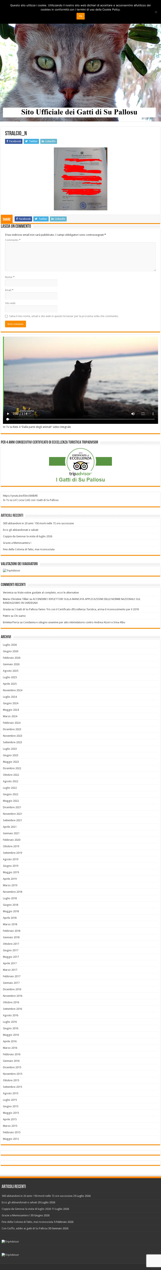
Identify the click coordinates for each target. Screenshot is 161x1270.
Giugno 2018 (10, 904)
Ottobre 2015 (11, 1080)
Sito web (10, 303)
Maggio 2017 (11, 956)
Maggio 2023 (11, 761)
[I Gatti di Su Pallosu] (80, 61)
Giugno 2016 (10, 1028)
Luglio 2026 (10, 644)
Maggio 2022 (11, 800)
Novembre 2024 (12, 690)
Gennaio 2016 (11, 1060)
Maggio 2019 (11, 872)
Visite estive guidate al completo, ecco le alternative (48, 592)
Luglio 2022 (10, 787)
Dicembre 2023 (12, 729)
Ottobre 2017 (11, 943)
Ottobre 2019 (11, 846)
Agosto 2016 (10, 1015)
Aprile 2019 (10, 878)
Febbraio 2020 (11, 839)
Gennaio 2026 (11, 664)
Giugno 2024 (10, 703)
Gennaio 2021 (11, 833)
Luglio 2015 (10, 1099)
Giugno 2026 (10, 651)
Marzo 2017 (10, 969)
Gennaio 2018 (11, 937)
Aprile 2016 (10, 1041)
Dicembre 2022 (12, 768)
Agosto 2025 (10, 670)
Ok (80, 16)
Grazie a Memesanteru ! (17, 542)
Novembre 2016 (12, 995)
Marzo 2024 (10, 716)
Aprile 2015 (10, 1119)
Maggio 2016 (11, 1034)
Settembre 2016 (12, 1008)
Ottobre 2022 (11, 774)
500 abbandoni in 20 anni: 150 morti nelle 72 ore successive (38, 523)
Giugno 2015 (10, 1106)
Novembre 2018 (12, 891)
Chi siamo (20, 615)
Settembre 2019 (12, 852)
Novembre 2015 (12, 1073)
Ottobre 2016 (11, 1002)
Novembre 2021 (12, 813)
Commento (13, 240)
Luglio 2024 (10, 696)
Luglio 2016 (10, 1021)
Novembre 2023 (12, 735)
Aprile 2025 (10, 683)
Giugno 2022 (10, 794)
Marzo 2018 (10, 924)
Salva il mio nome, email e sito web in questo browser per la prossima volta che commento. (64, 316)
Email (9, 290)
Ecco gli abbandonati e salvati (20, 529)
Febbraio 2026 (11, 657)
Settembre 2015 (12, 1086)
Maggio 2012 (11, 1138)
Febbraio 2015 (11, 1132)
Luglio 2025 (10, 677)
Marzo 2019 (10, 885)
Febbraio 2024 (11, 722)
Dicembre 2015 (12, 1067)
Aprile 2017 (10, 963)
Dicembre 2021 (12, 807)
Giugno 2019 (10, 865)
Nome (9, 277)
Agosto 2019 (10, 859)
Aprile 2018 (10, 917)
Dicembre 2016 (12, 989)
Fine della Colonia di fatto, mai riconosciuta (29, 549)
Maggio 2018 (11, 911)
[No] (156, 12)
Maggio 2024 (11, 709)
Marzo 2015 (10, 1125)
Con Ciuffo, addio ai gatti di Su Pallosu (25, 1228)
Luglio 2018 (10, 898)
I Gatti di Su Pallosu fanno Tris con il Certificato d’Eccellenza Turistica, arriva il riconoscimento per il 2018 (77, 609)
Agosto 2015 (10, 1093)
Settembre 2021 (12, 820)
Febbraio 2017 (11, 976)
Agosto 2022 (10, 781)
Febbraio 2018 (11, 930)
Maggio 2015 (11, 1112)
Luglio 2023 (10, 748)
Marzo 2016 (10, 1047)
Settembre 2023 (12, 742)
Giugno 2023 (10, 755)
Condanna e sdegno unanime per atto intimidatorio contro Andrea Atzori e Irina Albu (74, 622)
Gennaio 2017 (11, 982)
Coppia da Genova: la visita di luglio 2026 (27, 536)
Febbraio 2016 (11, 1054)
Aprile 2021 (10, 826)
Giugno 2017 (10, 950)
